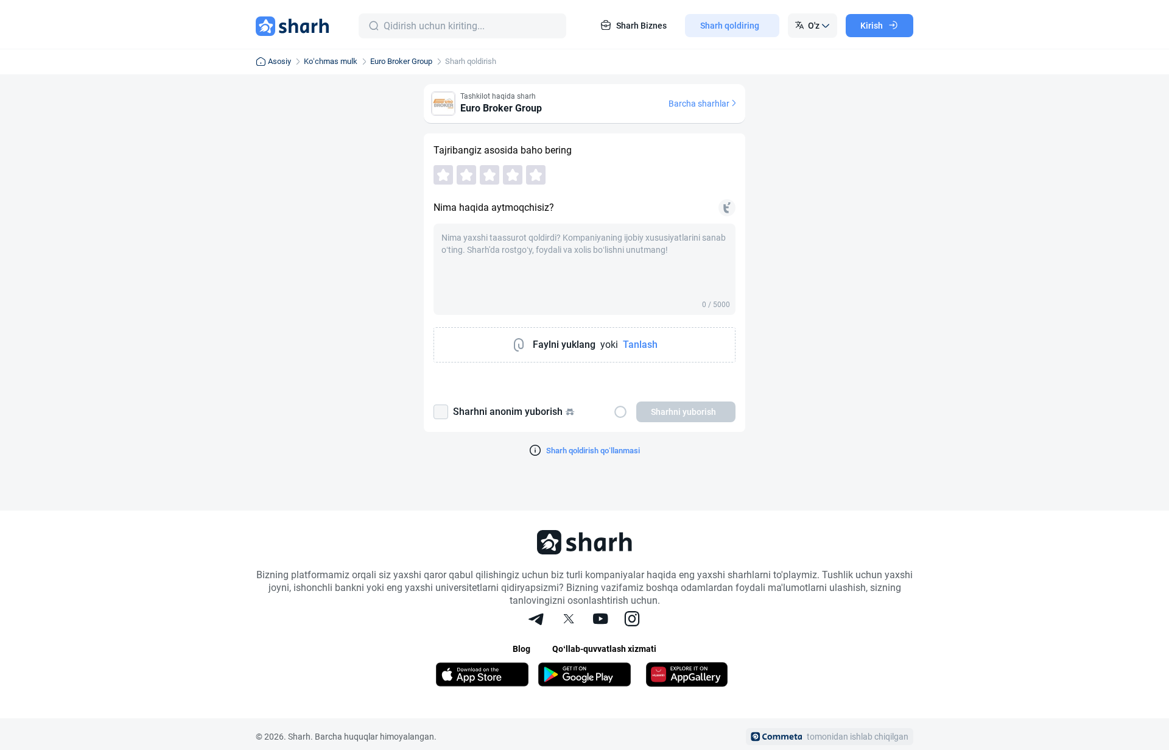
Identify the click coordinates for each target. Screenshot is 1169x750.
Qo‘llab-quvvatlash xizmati (604, 649)
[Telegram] (537, 620)
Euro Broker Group (401, 61)
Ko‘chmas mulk (330, 61)
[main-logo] (292, 25)
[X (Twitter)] (568, 620)
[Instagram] (632, 620)
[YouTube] (600, 620)
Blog (521, 649)
